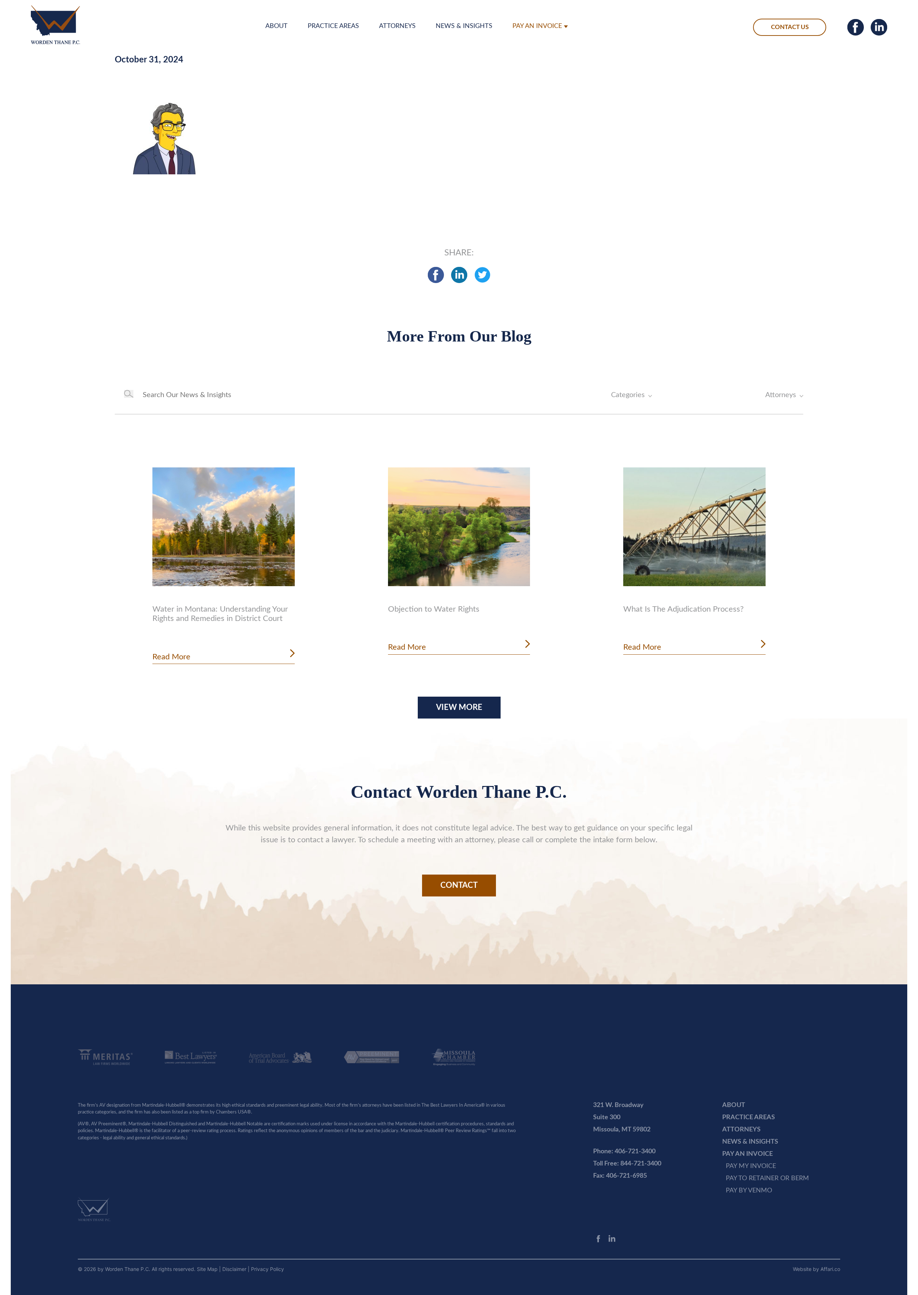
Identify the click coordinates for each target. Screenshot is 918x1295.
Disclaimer (235, 1269)
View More (459, 707)
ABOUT (276, 26)
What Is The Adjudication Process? (683, 609)
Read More (171, 657)
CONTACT (459, 885)
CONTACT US (790, 27)
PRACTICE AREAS (333, 26)
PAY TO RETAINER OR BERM (767, 1178)
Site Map (208, 1269)
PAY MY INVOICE (751, 1166)
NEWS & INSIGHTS (464, 26)
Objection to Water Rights (433, 609)
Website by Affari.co (816, 1269)
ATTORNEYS (397, 26)
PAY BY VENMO (749, 1190)
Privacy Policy (267, 1269)
